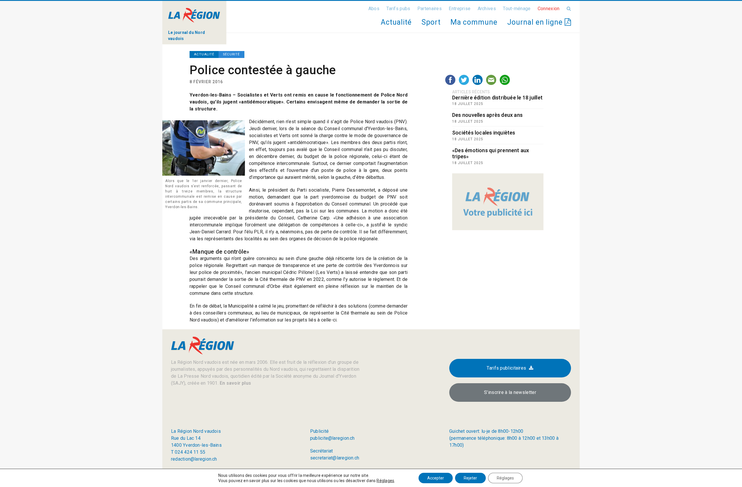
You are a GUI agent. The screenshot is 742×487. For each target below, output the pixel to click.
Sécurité (231, 54)
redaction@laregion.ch (194, 459)
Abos (373, 8)
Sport (431, 22)
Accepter (435, 478)
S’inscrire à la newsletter (510, 392)
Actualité (396, 22)
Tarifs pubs (398, 8)
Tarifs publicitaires (506, 368)
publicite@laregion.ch (332, 438)
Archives (487, 8)
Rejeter (470, 478)
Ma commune (473, 22)
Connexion (549, 8)
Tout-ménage (516, 8)
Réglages (385, 480)
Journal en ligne (536, 22)
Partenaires (429, 8)
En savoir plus (235, 383)
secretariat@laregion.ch (334, 458)
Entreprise (459, 8)
